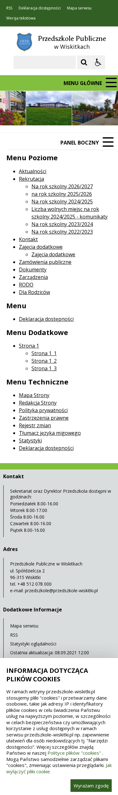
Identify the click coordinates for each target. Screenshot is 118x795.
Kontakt (28, 239)
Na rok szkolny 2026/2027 (62, 186)
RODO (26, 284)
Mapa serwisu (79, 8)
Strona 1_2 (44, 360)
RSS (9, 8)
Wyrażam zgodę (91, 785)
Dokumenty (33, 269)
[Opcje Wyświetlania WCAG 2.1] (98, 62)
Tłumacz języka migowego (50, 432)
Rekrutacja (31, 178)
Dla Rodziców (34, 292)
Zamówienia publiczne (45, 261)
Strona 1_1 (44, 353)
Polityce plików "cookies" (74, 753)
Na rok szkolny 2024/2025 (62, 201)
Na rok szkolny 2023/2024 (62, 224)
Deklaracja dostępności (40, 8)
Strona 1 (29, 345)
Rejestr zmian (35, 425)
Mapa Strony (34, 395)
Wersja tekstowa (21, 18)
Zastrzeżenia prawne (44, 417)
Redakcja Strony (38, 402)
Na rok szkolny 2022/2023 (62, 231)
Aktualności (32, 171)
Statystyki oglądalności (33, 644)
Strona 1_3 (44, 368)
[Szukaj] (84, 62)
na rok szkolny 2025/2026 (61, 193)
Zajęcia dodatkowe (41, 246)
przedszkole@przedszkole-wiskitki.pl (61, 590)
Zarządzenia (33, 277)
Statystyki (30, 440)
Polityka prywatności (43, 410)
